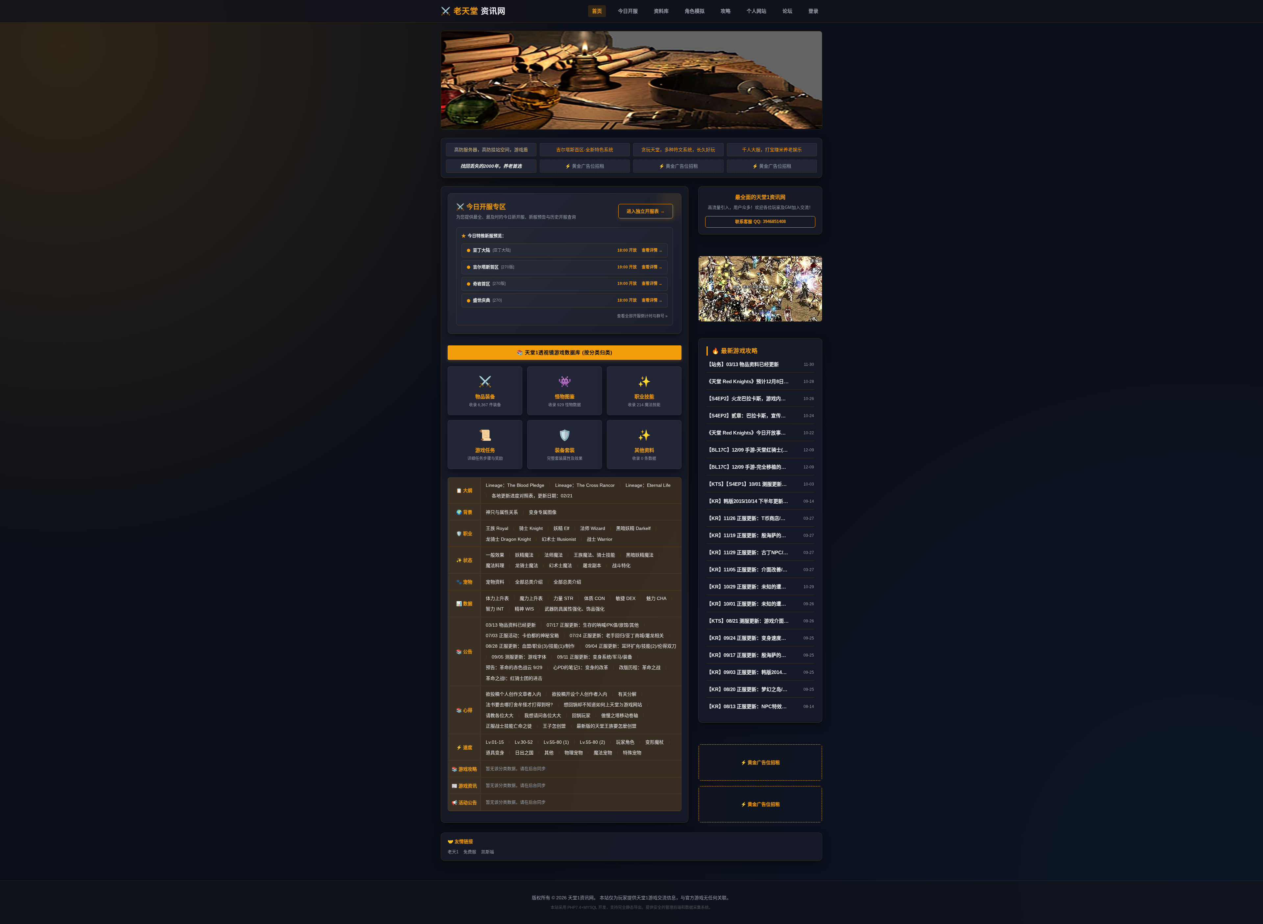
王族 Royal (497, 528)
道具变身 (495, 752)
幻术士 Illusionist (559, 539)
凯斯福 (487, 851)
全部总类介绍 (529, 582)
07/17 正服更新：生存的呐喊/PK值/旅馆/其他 (593, 625)
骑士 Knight (531, 528)
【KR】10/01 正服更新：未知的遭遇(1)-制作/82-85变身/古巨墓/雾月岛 (747, 604)
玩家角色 (625, 742)
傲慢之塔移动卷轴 (619, 715)
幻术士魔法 (560, 565)
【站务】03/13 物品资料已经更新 (742, 364)
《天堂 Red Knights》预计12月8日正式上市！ (747, 381)
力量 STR (563, 598)
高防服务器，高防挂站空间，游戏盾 (491, 149)
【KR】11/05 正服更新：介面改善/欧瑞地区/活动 (747, 569)
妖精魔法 (524, 555)
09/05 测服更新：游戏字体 (519, 657)
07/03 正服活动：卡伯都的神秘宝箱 (522, 635)
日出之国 (524, 752)
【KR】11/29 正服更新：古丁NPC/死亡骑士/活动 (747, 552)
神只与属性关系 (502, 512)
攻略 (726, 11)
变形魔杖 (654, 742)
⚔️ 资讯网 (473, 11)
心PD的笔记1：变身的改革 (580, 667)
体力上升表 (497, 598)
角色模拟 (695, 11)
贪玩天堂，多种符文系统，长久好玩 (678, 149)
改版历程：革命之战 (639, 667)
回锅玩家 (581, 715)
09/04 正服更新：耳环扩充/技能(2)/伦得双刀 (630, 646)
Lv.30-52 (524, 742)
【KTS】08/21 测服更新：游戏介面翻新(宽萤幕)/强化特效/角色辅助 (747, 621)
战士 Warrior (599, 539)
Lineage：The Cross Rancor (585, 485)
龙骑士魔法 (526, 565)
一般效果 (495, 555)
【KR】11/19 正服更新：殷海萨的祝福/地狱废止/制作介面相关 (747, 535)
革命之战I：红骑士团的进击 (514, 678)
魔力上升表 (531, 598)
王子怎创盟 (554, 726)
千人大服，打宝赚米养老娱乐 (772, 149)
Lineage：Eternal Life (648, 485)
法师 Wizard (592, 528)
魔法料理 (495, 565)
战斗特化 (621, 565)
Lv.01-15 (495, 742)
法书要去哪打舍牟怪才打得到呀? (519, 704)
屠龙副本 (592, 565)
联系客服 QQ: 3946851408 (760, 221)
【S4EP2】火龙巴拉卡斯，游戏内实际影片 (747, 398)
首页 (597, 11)
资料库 (661, 11)
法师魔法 (553, 555)
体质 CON (594, 598)
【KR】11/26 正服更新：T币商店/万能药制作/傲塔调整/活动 (747, 518)
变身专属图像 (543, 512)
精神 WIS (524, 609)
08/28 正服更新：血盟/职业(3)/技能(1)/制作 (530, 646)
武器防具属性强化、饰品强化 (575, 609)
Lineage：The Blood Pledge (515, 485)
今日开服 (628, 11)
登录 (813, 11)
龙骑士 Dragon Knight (508, 539)
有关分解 (627, 694)
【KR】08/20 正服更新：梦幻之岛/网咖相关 (747, 689)
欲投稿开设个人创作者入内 (579, 694)
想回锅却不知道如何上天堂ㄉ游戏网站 (603, 704)
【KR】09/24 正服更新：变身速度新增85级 (747, 638)
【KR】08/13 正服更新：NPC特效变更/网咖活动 (747, 706)
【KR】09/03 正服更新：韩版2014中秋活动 (747, 672)
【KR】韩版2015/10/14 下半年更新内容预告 (747, 501)
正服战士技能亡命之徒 (509, 726)
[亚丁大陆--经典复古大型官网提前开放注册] (631, 80)
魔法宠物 (603, 752)
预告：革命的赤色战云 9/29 (514, 667)
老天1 (453, 851)
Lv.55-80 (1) (556, 742)
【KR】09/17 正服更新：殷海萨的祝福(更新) (747, 655)
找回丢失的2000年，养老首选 (491, 166)
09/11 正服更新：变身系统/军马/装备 (594, 657)
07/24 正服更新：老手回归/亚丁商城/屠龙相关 (617, 635)
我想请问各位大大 (542, 715)
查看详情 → (652, 250)
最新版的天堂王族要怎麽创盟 (606, 726)
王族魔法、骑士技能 (594, 555)
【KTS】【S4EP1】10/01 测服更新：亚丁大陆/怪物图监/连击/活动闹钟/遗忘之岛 (747, 484)
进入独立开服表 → (646, 211)
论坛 (787, 11)
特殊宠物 (632, 752)
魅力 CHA (656, 598)
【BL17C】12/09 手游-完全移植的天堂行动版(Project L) (747, 467)
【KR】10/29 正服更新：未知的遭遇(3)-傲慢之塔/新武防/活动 (747, 586)
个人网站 (756, 11)
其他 (549, 752)
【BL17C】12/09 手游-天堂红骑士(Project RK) (747, 450)
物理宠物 (573, 752)
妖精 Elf (561, 528)
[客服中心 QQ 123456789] (760, 289)
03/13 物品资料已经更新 (511, 625)
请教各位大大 (499, 715)
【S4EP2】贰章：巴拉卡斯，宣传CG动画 (747, 415)
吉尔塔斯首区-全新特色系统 (584, 149)
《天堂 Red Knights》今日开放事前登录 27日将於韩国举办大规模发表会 (747, 433)
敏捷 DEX (625, 598)
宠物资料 (495, 582)
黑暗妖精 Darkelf (633, 528)
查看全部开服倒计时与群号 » (642, 316)
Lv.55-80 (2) (592, 742)
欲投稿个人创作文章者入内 (513, 694)
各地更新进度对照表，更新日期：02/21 (532, 495)
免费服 (469, 851)
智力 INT (495, 609)
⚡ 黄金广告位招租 (584, 166)
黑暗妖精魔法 (640, 555)
